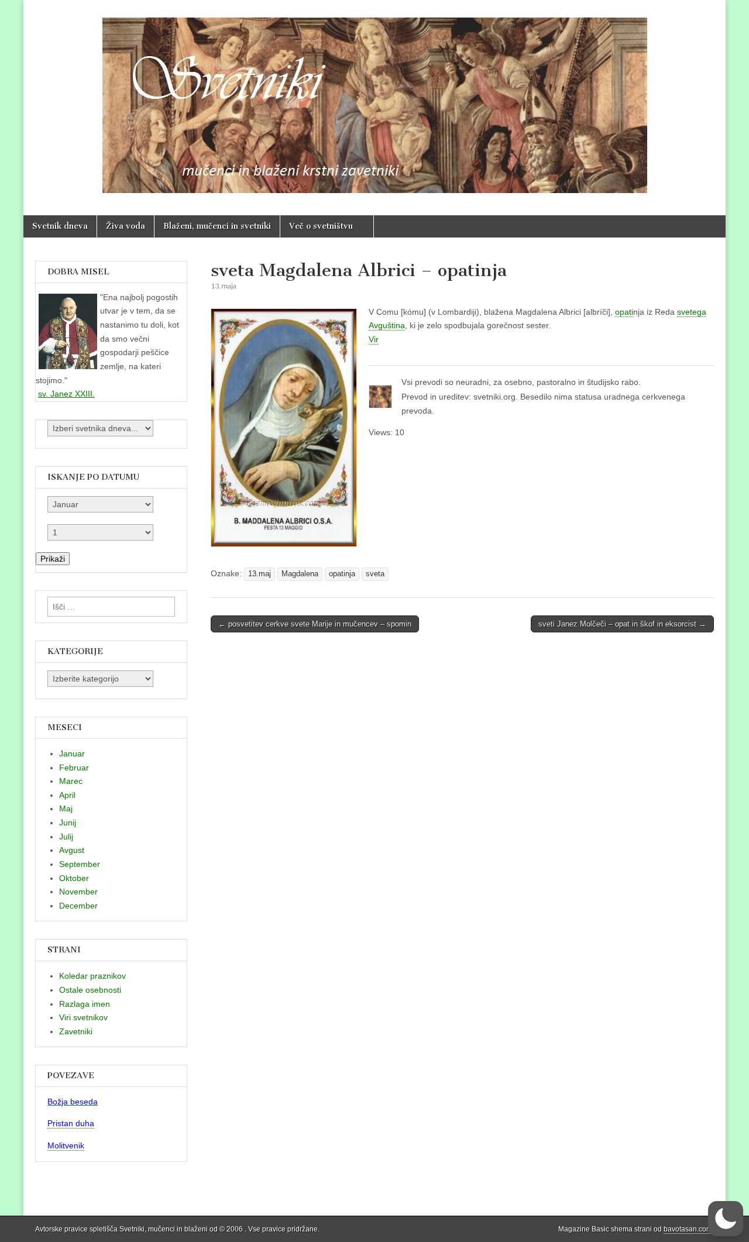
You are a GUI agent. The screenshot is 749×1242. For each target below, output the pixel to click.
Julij (66, 836)
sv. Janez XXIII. (66, 393)
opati (624, 311)
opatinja (342, 574)
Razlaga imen (84, 1004)
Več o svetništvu (321, 226)
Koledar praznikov (92, 975)
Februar (74, 767)
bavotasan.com (688, 1229)
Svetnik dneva (60, 226)
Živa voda (125, 226)
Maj (66, 808)
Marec (71, 781)
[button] (725, 1218)
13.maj (259, 574)
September (79, 864)
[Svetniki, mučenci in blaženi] (374, 99)
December (78, 905)
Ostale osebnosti (90, 990)
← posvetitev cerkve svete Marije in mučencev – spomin (314, 624)
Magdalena (299, 574)
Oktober (74, 878)
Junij (67, 822)
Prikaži (52, 558)
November (78, 891)
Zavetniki (75, 1031)
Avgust (71, 850)
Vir (374, 339)
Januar (72, 753)
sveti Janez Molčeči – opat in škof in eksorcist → (622, 624)
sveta (375, 574)
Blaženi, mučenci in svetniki (217, 226)
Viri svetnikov (83, 1017)
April (67, 795)
